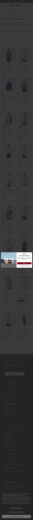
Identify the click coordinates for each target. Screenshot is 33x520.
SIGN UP (24, 263)
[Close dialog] (31, 253)
